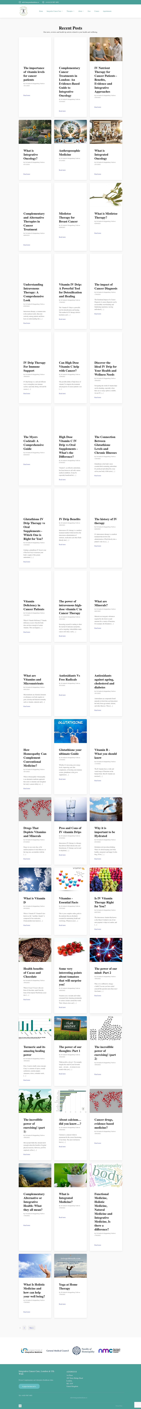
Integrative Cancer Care (54, 11)
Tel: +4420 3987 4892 (25, 1395)
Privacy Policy (119, 1406)
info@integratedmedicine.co (78, 1398)
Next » (32, 1328)
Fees (89, 11)
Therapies (70, 11)
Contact (96, 11)
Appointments (107, 11)
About (80, 11)
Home (41, 11)
